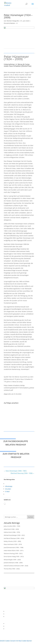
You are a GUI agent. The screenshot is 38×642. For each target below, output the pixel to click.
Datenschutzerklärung (12, 614)
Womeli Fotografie (13, 21)
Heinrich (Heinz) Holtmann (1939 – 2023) (16, 566)
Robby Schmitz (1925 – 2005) (12, 541)
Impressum (9, 611)
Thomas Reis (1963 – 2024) (12, 569)
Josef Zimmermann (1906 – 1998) (13, 547)
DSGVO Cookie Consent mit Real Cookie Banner (16, 641)
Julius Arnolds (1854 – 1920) (12, 526)
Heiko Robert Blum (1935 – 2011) (13, 550)
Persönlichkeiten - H (10, 23)
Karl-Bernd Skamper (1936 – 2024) (14, 538)
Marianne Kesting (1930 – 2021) (13, 553)
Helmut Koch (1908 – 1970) (12, 532)
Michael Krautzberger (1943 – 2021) (14, 535)
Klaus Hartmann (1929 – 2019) (13, 544)
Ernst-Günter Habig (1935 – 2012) (14, 556)
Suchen (30, 517)
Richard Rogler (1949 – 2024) (12, 560)
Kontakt (7, 617)
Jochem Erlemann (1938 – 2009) (13, 563)
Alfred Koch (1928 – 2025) (11, 529)
